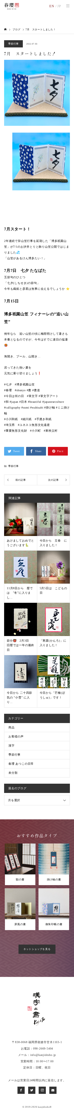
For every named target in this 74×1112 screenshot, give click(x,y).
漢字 (11, 745)
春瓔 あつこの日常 (21, 763)
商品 (11, 727)
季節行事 (13, 43)
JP (59, 6)
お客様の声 (16, 736)
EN (51, 6)
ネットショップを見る (37, 949)
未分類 (12, 772)
